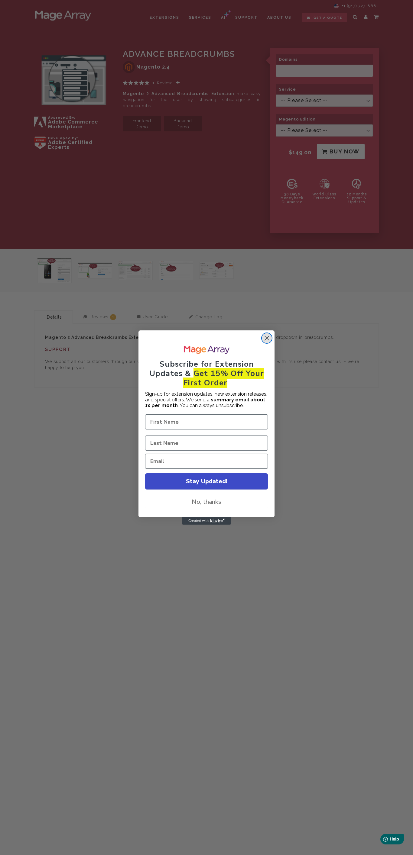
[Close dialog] (267, 338)
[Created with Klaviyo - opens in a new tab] (206, 521)
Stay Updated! (206, 481)
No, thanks (206, 502)
